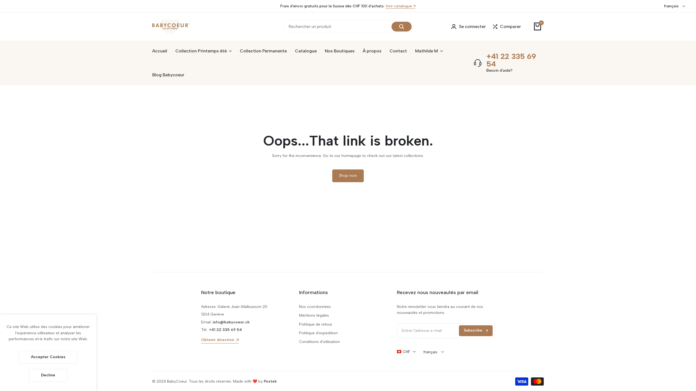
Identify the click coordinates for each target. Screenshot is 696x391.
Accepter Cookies (48, 357)
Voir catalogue (399, 6)
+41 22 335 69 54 (511, 60)
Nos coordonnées (315, 306)
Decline (48, 375)
